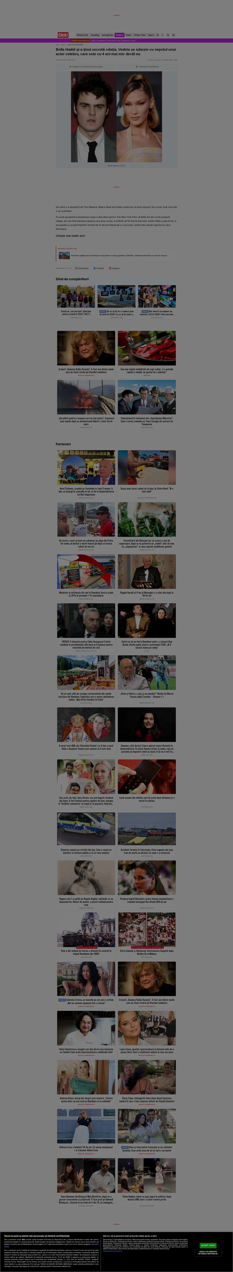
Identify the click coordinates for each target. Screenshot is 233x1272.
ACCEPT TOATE (208, 1245)
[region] (116, 1252)
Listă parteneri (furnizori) (112, 1251)
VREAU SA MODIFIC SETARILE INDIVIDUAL (208, 1253)
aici (64, 1259)
